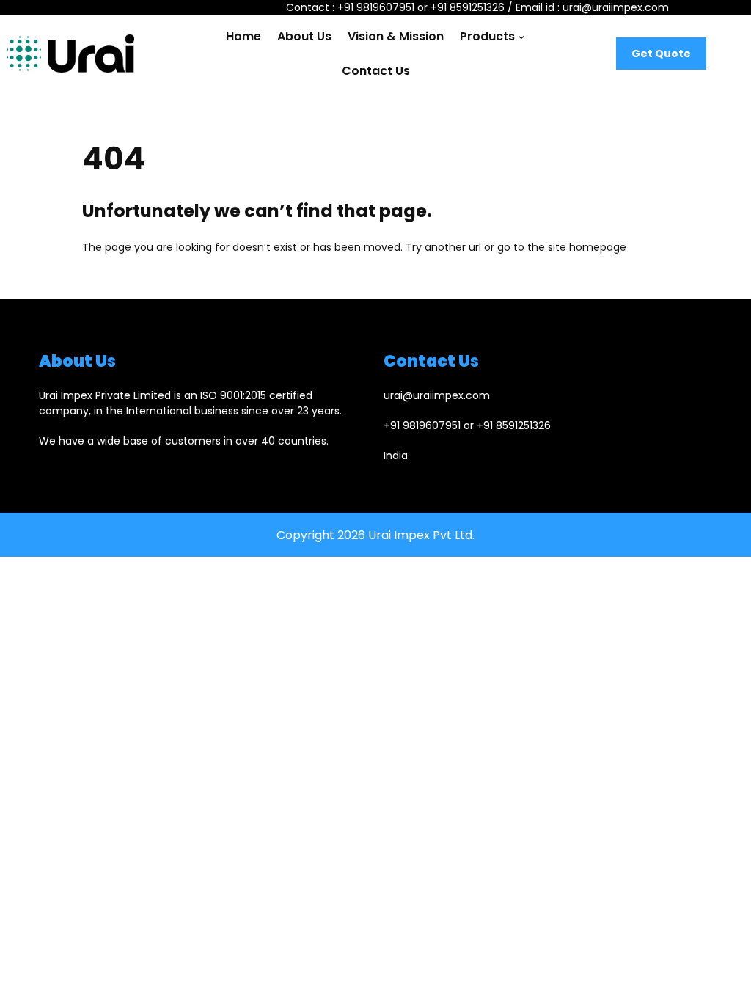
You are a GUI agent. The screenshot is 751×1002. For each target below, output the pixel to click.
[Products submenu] (521, 36)
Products (487, 36)
